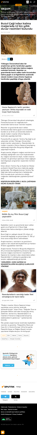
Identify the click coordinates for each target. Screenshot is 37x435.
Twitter (8, 56)
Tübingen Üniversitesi (15, 338)
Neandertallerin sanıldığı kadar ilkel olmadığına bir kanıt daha (17, 295)
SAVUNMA (32, 391)
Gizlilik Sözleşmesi (6, 414)
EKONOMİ (24, 391)
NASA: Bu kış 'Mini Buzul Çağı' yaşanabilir (15, 215)
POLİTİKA (16, 391)
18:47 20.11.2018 (5, 32)
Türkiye (3, 391)
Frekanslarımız (12, 407)
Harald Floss (5, 338)
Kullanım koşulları (22, 407)
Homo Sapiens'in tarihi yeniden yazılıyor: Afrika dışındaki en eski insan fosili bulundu (16, 109)
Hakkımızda (4, 407)
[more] (34, 115)
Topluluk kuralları (13, 409)
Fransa (20, 335)
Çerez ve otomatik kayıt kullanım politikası (13, 412)
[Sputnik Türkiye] (5, 2)
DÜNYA (10, 391)
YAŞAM (4, 211)
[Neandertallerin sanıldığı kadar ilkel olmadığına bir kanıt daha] (18, 280)
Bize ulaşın (4, 409)
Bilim (8, 335)
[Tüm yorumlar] (2, 432)
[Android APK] (6, 419)
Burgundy (26, 335)
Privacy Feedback (17, 414)
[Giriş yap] (31, 2)
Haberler (14, 335)
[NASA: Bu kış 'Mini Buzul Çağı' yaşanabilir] (18, 197)
